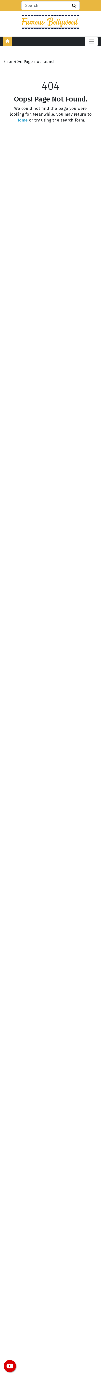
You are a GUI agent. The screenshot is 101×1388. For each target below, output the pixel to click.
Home (22, 120)
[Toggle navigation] (91, 41)
